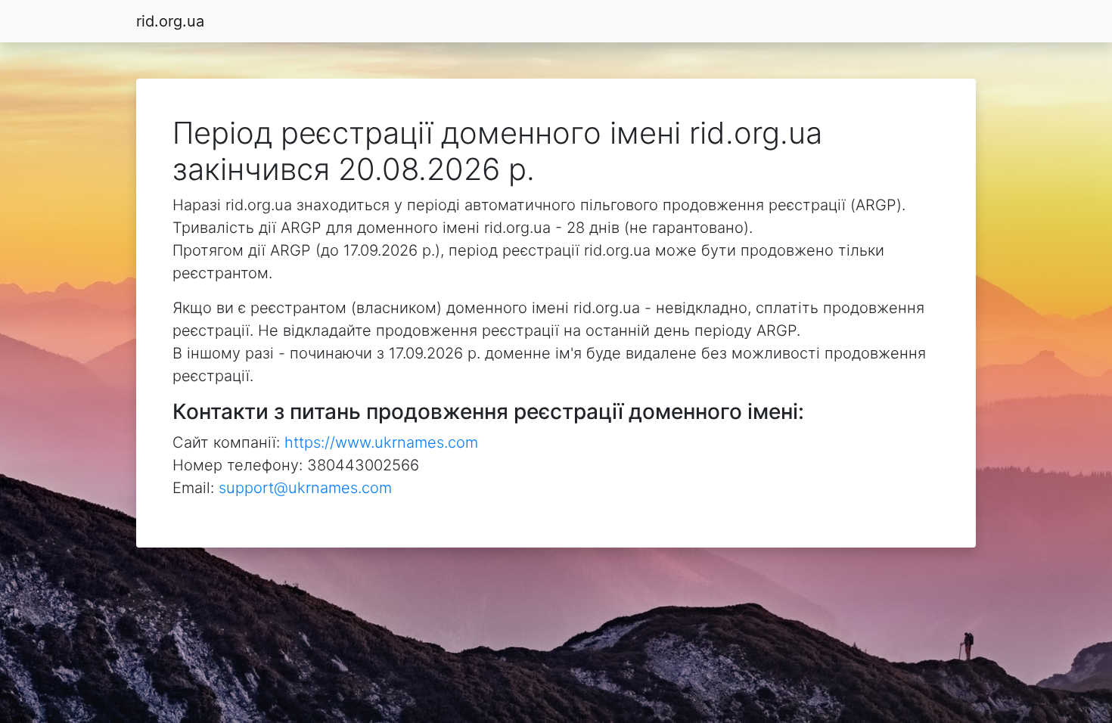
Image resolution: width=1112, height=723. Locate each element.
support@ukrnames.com (305, 488)
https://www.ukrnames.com (381, 442)
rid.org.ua (170, 21)
